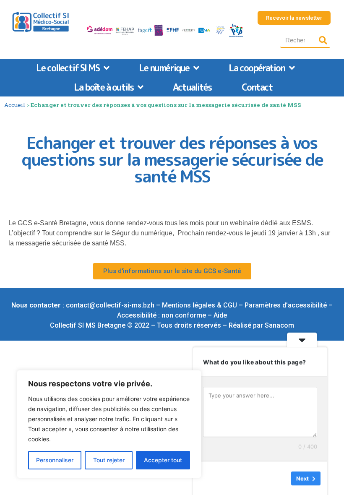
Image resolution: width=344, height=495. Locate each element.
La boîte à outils (103, 87)
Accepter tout (163, 460)
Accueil (14, 105)
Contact (257, 87)
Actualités (192, 87)
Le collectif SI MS (67, 67)
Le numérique (164, 67)
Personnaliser (54, 460)
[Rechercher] (322, 40)
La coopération (257, 67)
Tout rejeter (109, 460)
